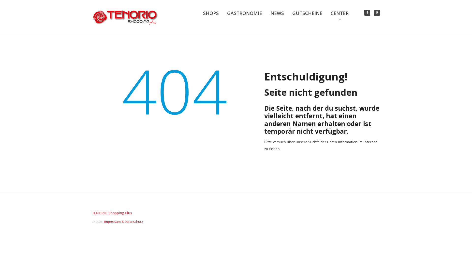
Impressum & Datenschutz (123, 221)
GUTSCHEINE (307, 13)
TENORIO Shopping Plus (112, 213)
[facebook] (367, 13)
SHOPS (211, 13)
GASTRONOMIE (244, 13)
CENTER (340, 13)
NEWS (277, 13)
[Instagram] (377, 13)
